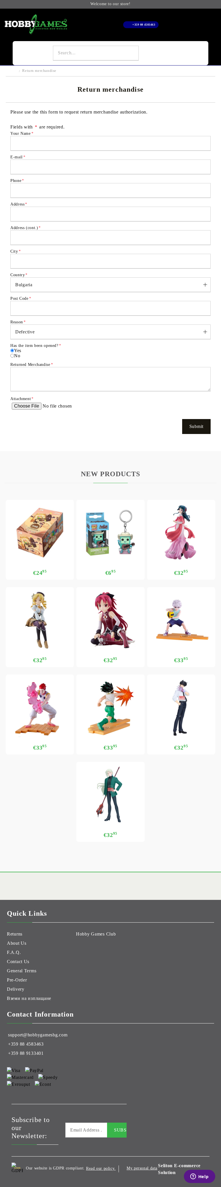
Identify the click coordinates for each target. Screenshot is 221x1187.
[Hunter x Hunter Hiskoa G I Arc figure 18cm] (39, 707)
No (17, 355)
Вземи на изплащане (29, 998)
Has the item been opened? (35, 345)
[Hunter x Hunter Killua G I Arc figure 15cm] (181, 620)
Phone (17, 180)
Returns (14, 933)
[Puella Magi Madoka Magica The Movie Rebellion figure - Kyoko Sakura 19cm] (110, 620)
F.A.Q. (14, 952)
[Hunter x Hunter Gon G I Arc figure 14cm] (110, 707)
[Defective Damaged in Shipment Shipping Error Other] (110, 331)
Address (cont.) (25, 228)
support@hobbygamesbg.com (37, 1034)
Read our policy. (101, 1168)
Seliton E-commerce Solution (179, 1169)
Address (18, 204)
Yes (17, 350)
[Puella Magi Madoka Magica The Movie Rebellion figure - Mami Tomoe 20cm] (39, 620)
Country (19, 275)
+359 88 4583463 (143, 24)
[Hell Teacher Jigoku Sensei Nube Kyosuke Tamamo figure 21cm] (110, 794)
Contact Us (18, 961)
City (15, 251)
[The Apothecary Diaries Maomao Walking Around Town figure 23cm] (181, 532)
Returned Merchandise (31, 364)
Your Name (21, 133)
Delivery (15, 989)
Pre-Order (17, 979)
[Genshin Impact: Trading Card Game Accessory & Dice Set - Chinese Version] (39, 532)
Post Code (20, 298)
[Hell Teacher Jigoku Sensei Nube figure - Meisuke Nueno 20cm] (181, 707)
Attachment (22, 399)
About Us (16, 943)
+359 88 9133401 (26, 1053)
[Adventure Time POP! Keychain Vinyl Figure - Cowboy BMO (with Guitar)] (110, 532)
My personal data (142, 1168)
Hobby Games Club (96, 933)
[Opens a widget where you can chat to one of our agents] (199, 1177)
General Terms (21, 970)
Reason (18, 322)
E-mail (17, 157)
